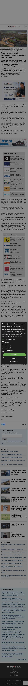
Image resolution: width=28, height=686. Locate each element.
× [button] (24, 323)
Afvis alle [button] (14, 358)
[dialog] (14, 343)
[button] (14, 362)
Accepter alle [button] (14, 354)
